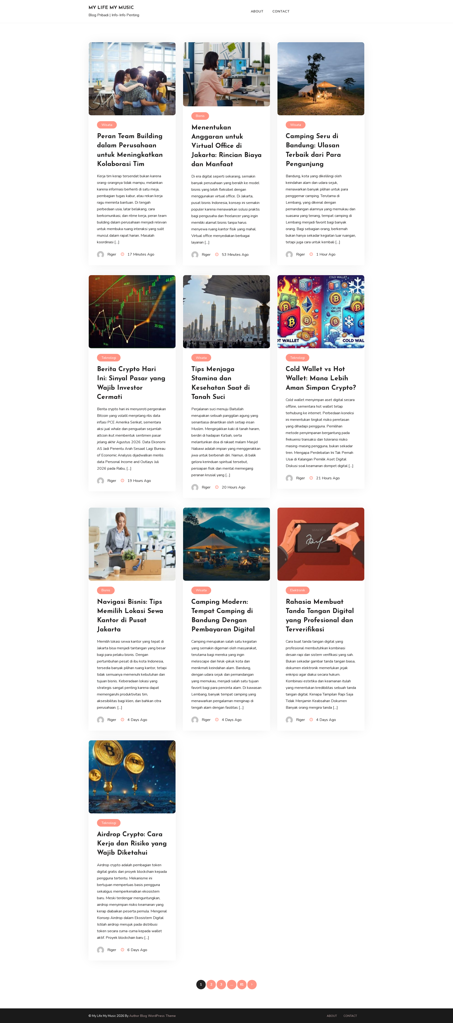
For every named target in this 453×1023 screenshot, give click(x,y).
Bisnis (200, 116)
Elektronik (297, 590)
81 (242, 984)
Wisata (106, 125)
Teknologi (108, 358)
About (257, 11)
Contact (281, 11)
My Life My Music (111, 8)
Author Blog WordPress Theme (152, 1016)
